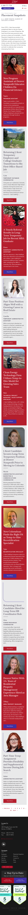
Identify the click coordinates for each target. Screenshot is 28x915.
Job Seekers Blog (20, 880)
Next (14, 810)
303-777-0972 (10, 835)
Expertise (3, 860)
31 (11, 810)
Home (2, 13)
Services (3, 858)
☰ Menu (24, 5)
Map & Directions (8, 839)
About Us (15, 856)
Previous (7, 808)
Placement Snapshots (9, 13)
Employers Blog (8, 880)
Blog (14, 860)
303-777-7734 (7, 6)
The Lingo (6, 867)
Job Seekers (4, 856)
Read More (10, 122)
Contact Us (16, 858)
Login (25, 8)
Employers (4, 854)
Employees (7, 8)
